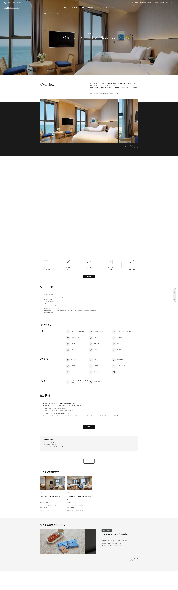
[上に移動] (174, 299)
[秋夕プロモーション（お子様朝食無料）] (62, 541)
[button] (136, 146)
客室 (45, 13)
